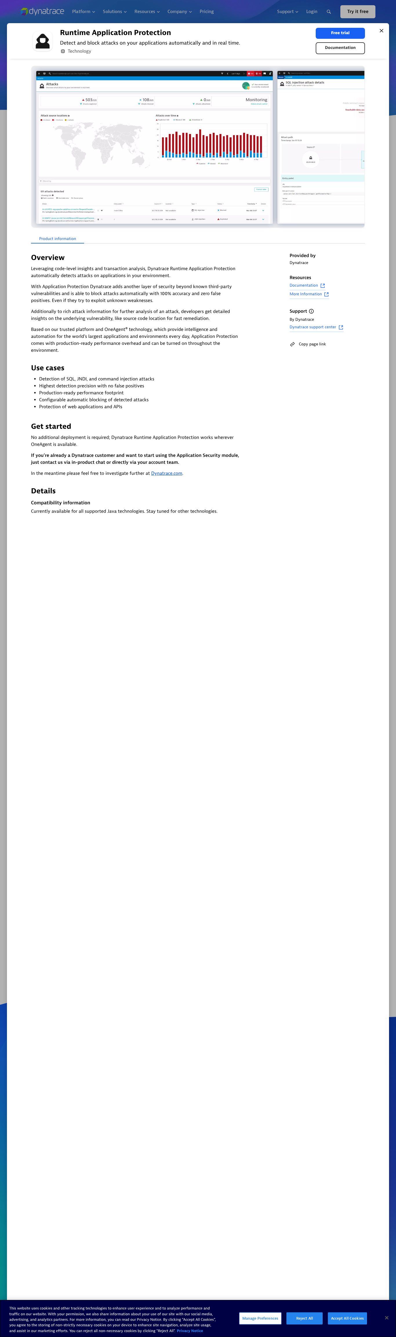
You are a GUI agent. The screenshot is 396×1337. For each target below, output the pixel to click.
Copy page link (312, 344)
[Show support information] (311, 311)
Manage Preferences (260, 1318)
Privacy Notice (190, 1331)
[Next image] (359, 147)
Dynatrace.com (166, 473)
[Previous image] (36, 147)
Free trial (340, 33)
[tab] (57, 239)
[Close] (381, 31)
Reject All (304, 1318)
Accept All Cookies (347, 1318)
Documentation (340, 47)
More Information (306, 294)
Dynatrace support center (313, 327)
